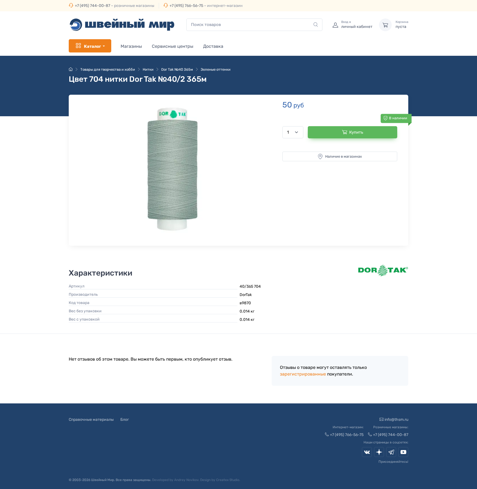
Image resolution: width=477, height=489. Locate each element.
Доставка (213, 46)
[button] (173, 169)
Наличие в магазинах (343, 156)
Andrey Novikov (186, 480)
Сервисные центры (172, 46)
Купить (356, 132)
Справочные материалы (91, 419)
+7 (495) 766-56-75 (186, 5)
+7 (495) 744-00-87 (92, 5)
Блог (124, 419)
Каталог (92, 46)
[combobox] (254, 24)
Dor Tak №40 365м (177, 69)
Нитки (148, 69)
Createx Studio (227, 480)
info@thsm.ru (396, 419)
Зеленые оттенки (215, 69)
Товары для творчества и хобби (107, 69)
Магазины (131, 46)
